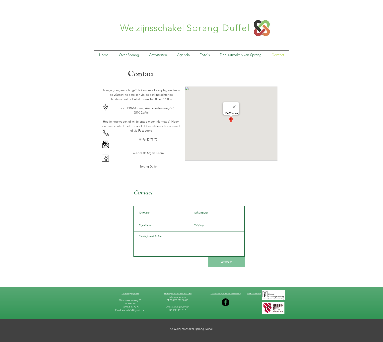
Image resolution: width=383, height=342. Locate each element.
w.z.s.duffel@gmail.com (148, 153)
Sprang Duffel (218, 28)
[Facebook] (225, 302)
